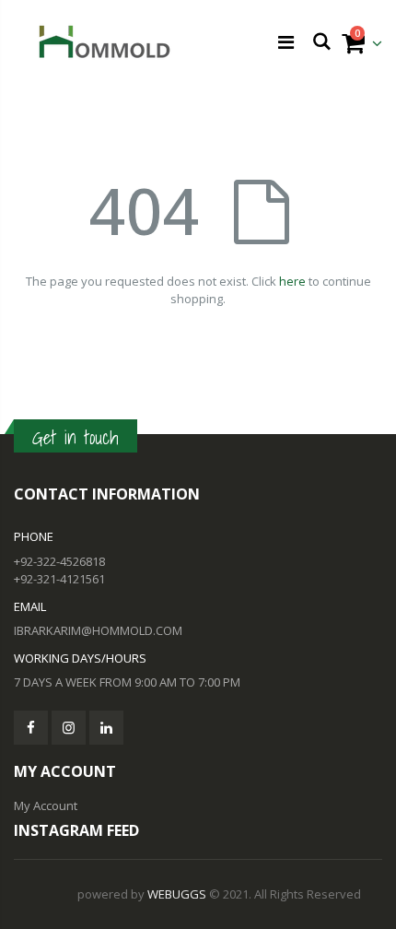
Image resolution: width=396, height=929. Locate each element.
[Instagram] (69, 728)
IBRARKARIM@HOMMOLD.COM (98, 630)
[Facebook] (31, 728)
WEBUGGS (176, 894)
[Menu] (286, 41)
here (292, 281)
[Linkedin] (106, 728)
